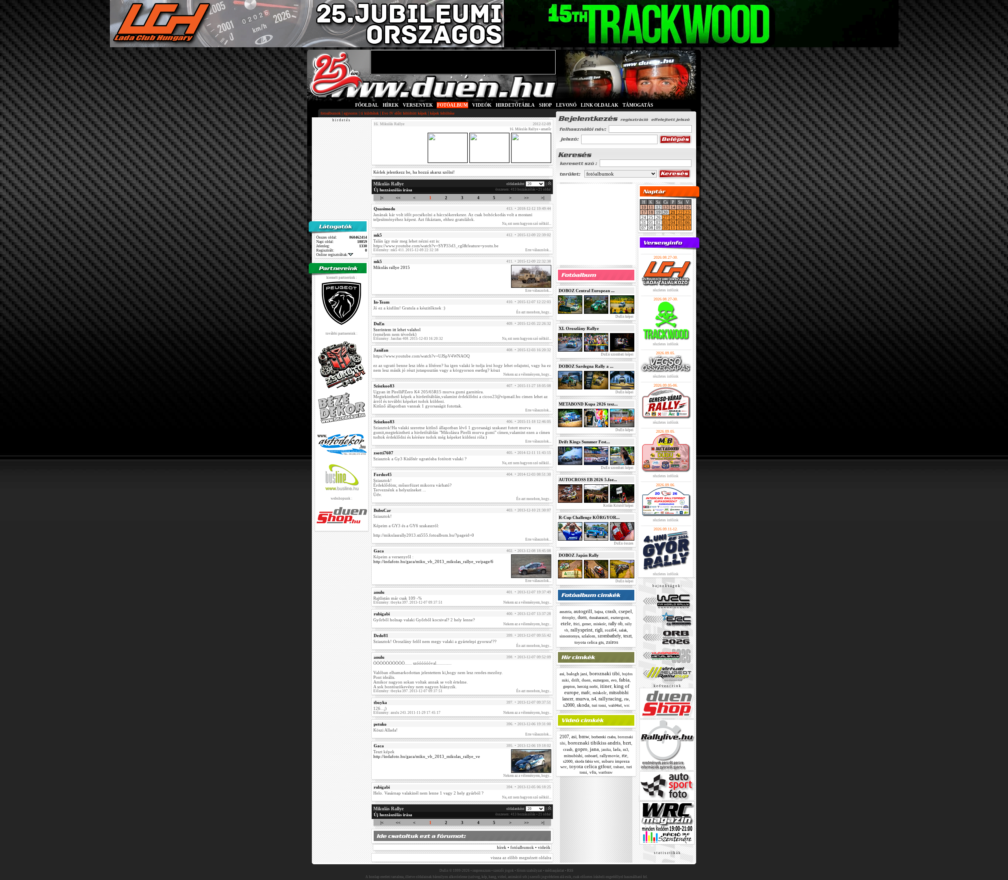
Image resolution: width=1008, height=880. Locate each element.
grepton (569, 686)
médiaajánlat (554, 871)
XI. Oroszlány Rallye (579, 328)
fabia (624, 680)
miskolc (599, 624)
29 (680, 217)
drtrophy (568, 618)
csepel (625, 611)
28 (673, 217)
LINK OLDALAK (599, 105)
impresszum (481, 871)
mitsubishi (573, 755)
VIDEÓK (481, 105)
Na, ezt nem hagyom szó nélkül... (526, 224)
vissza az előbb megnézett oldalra (521, 857)
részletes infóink (665, 290)
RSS (570, 871)
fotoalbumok (331, 113)
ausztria (565, 612)
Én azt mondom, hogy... (533, 312)
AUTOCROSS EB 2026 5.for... (588, 479)
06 (687, 222)
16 (687, 207)
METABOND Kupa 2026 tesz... (588, 404)
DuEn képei (624, 317)
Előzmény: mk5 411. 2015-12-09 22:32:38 (406, 250)
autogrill (583, 611)
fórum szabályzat (529, 871)
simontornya (569, 636)
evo (614, 680)
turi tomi (599, 705)
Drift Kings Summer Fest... (584, 441)
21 (673, 212)
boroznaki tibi (604, 673)
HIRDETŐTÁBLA (515, 105)
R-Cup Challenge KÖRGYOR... (589, 517)
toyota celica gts (589, 642)
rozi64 (611, 630)
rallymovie (609, 755)
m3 (625, 749)
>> (526, 197)
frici (576, 624)
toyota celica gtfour (590, 766)
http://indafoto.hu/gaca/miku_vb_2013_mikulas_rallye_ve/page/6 (433, 561)
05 (680, 222)
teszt (627, 636)
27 (665, 217)
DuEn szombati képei (617, 354)
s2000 (568, 705)
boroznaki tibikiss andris (594, 743)
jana (594, 749)
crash (610, 611)
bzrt (627, 743)
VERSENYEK (418, 105)
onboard (591, 756)
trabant (618, 767)
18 (651, 212)
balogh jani (577, 673)
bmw (584, 736)
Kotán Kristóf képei (618, 506)
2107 (564, 736)
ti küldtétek (370, 113)
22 (680, 212)
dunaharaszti (598, 617)
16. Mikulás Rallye (524, 129)
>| (542, 197)
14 (673, 207)
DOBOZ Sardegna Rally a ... (586, 366)
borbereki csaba (603, 737)
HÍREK (390, 105)
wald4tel (615, 705)
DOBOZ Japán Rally (579, 555)
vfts (592, 772)
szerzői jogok (503, 871)
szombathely (609, 636)
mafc (585, 692)
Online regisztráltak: (332, 254)
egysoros (351, 113)
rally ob (615, 623)
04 (673, 222)
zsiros (612, 642)
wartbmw (605, 772)
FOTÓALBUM (452, 105)
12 (680, 227)
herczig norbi (587, 686)
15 (680, 207)
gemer (586, 624)
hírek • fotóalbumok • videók (523, 847)
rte (626, 699)
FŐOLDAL (366, 105)
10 (643, 207)
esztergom (620, 617)
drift (575, 680)
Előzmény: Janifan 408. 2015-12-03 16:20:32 (408, 339)
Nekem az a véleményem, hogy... (527, 374)
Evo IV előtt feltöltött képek (404, 113)
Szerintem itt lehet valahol (397, 329)
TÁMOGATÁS (638, 105)
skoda (583, 705)
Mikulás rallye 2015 (391, 267)
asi (562, 673)
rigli (598, 630)
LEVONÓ (567, 105)
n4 (593, 699)
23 (687, 212)
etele (566, 623)
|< (382, 197)
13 (665, 207)
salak (623, 630)
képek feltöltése (442, 113)
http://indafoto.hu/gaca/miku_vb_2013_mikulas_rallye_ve (426, 756)
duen (582, 617)
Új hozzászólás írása (393, 189)
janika (606, 750)
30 (687, 217)
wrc (627, 706)
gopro (581, 749)
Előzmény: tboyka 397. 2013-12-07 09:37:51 (408, 602)
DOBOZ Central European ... (587, 290)
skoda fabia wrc (587, 761)
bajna (599, 612)
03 (665, 222)
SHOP (545, 105)
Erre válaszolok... (538, 250)
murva (582, 699)
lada (617, 749)
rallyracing (610, 699)
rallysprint (582, 630)
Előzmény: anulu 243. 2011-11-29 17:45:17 (407, 713)
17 (643, 212)
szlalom (588, 636)
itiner (605, 686)
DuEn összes (623, 543)
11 (651, 207)
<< (398, 197)
